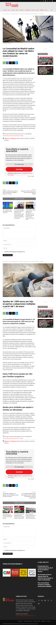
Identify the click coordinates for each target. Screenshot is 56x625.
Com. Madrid (27, 10)
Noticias (5, 10)
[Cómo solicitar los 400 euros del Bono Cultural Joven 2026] (8, 205)
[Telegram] (45, 1)
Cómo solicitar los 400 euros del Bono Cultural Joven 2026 (7, 211)
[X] (48, 1)
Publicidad (43, 621)
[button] (51, 10)
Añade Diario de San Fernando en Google (13, 135)
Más (45, 10)
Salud (17, 10)
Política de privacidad (28, 621)
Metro (37, 10)
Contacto (48, 621)
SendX (33, 176)
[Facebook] (41, 1)
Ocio (9, 10)
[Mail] (43, 1)
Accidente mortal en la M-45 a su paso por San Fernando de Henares (28, 192)
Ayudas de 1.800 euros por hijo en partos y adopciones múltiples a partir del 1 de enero (10, 192)
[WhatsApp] (50, 1)
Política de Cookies (36, 621)
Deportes (22, 10)
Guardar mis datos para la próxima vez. (14, 251)
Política (33, 10)
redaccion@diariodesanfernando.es (25, 615)
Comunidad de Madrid (14, 13)
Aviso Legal (21, 173)
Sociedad (42, 10)
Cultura (13, 10)
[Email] (13, 62)
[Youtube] (52, 1)
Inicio (4, 13)
